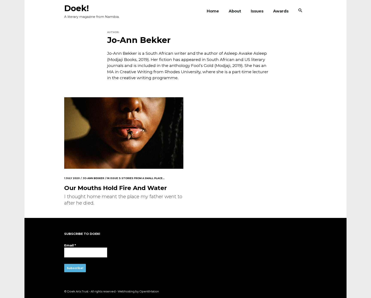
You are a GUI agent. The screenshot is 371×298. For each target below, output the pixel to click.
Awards (281, 11)
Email (70, 245)
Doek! (76, 8)
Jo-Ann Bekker (93, 178)
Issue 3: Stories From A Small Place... (137, 178)
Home (213, 11)
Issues (257, 11)
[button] (300, 11)
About (235, 11)
